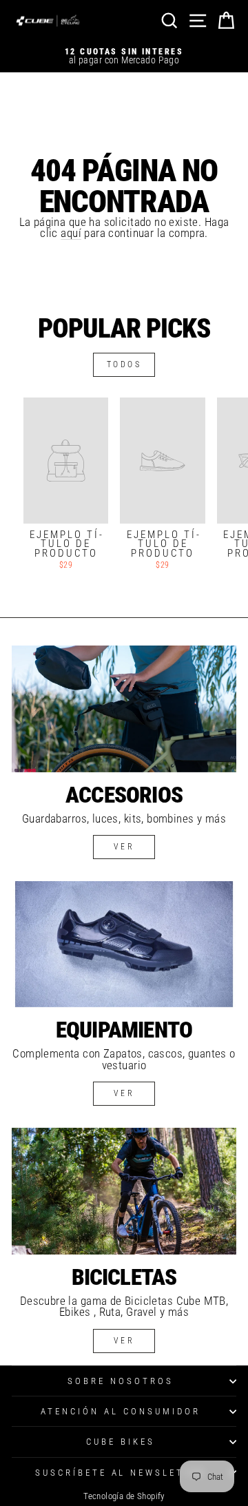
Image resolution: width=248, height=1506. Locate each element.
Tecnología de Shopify (124, 1496)
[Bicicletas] (124, 1191)
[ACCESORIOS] (124, 709)
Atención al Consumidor (120, 1411)
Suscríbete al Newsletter (120, 1472)
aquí (71, 233)
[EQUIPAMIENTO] (124, 944)
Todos (124, 364)
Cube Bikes (120, 1441)
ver (124, 847)
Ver (124, 1093)
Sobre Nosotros (121, 1381)
